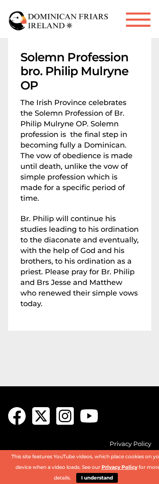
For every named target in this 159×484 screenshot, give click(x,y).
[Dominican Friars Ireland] (59, 28)
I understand (97, 478)
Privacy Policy (130, 444)
